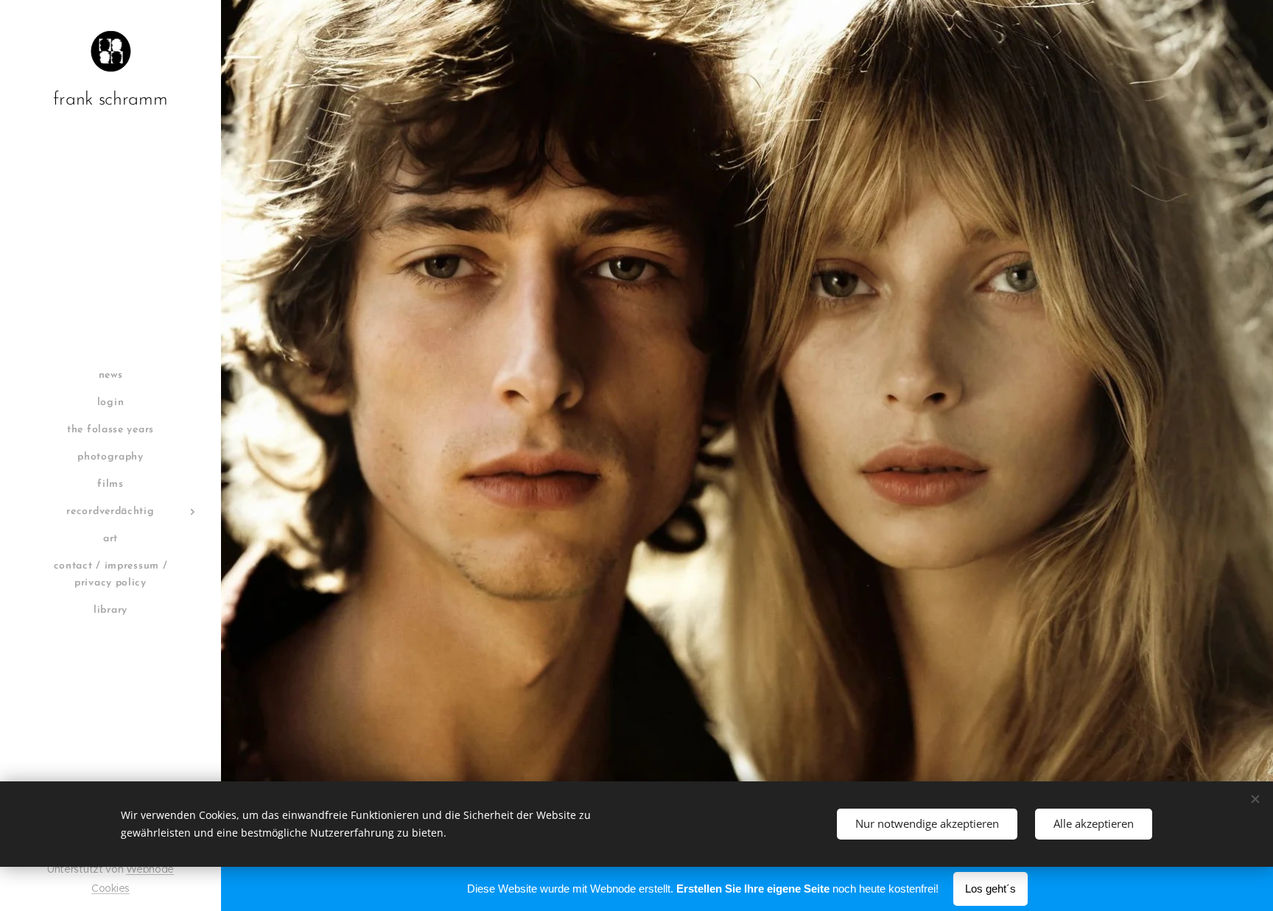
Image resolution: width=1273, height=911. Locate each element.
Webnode (150, 869)
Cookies (110, 888)
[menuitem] (110, 375)
